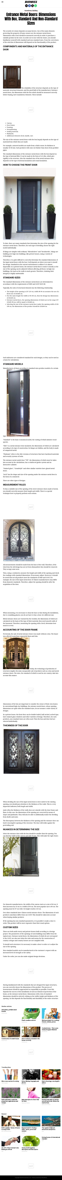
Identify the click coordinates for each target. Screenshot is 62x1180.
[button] (2, 1)
